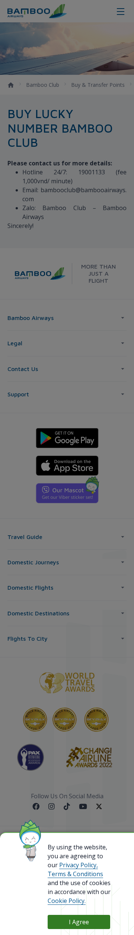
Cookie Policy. (67, 901)
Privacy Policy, (78, 865)
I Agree (79, 922)
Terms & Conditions (75, 874)
